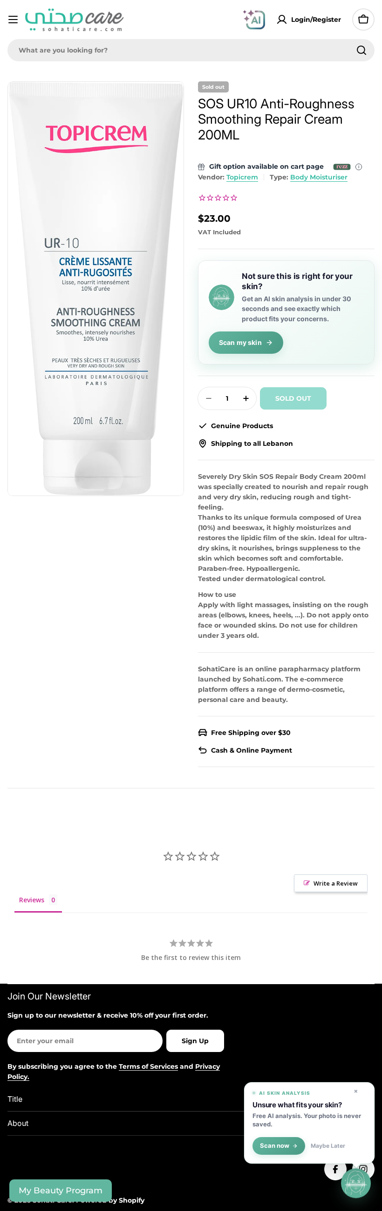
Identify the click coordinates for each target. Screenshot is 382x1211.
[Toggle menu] (13, 19)
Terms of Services (148, 1066)
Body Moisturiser (319, 177)
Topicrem (242, 177)
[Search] (361, 50)
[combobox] (191, 50)
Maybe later (328, 1146)
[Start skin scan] (356, 1184)
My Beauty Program (60, 1190)
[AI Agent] (254, 19)
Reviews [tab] (31, 899)
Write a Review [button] (336, 883)
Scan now (274, 1145)
